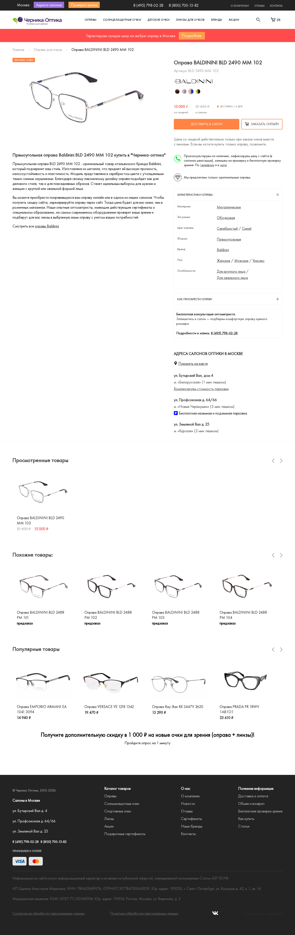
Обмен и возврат (251, 803)
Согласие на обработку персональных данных (49, 913)
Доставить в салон (206, 124)
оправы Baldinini (47, 226)
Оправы (91, 20)
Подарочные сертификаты (124, 833)
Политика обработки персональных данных (144, 913)
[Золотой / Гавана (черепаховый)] (177, 91)
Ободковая (226, 218)
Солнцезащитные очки (122, 20)
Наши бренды (191, 826)
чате (223, 165)
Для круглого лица (231, 271)
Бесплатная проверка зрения (260, 811)
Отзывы (259, 6)
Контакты (276, 6)
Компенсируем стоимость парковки (201, 388)
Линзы (109, 818)
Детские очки (159, 20)
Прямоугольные (229, 239)
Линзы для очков (190, 20)
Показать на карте (193, 363)
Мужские (241, 261)
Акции (234, 20)
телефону (207, 165)
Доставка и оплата (253, 795)
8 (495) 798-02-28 (148, 5)
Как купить (246, 818)
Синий (246, 228)
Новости (188, 803)
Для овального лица (232, 278)
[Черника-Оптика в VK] (215, 914)
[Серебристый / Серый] (184, 91)
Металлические (229, 207)
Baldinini (223, 250)
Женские (223, 261)
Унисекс (258, 261)
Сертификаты (191, 818)
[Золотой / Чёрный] (198, 91)
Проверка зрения (84, 4)
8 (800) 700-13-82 (183, 5)
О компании (240, 6)
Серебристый (227, 228)
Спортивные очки (117, 811)
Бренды (216, 20)
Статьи (243, 826)
